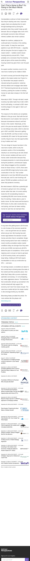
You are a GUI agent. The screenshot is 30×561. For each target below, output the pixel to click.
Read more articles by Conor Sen (10, 305)
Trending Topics (7, 322)
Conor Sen (5, 9)
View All (16, 322)
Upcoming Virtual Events (11, 326)
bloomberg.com (6, 301)
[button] (2, 13)
